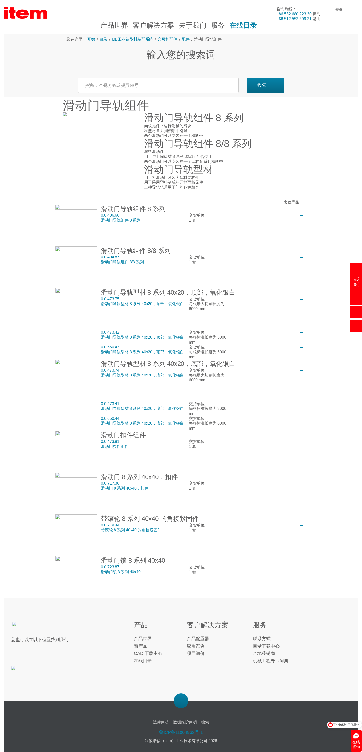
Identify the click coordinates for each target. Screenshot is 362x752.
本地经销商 (264, 653)
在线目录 (143, 660)
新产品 (140, 646)
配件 (186, 39)
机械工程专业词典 (270, 660)
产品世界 (143, 638)
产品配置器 (198, 638)
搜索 (262, 85)
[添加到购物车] (301, 215)
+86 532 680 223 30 (294, 14)
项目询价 (196, 653)
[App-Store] (27, 671)
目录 (103, 39)
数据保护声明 (185, 722)
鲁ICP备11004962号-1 (181, 732)
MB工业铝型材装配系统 (132, 39)
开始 (91, 39)
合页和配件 (167, 39)
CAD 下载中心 (148, 653)
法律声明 (161, 722)
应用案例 (196, 646)
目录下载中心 (266, 646)
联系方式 (262, 638)
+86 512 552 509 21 (294, 19)
